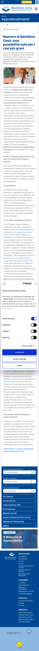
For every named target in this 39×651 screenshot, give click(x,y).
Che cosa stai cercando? (12, 469)
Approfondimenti (15, 19)
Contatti (21, 561)
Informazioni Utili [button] (12, 505)
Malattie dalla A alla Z (25, 615)
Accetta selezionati (19, 359)
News (4, 16)
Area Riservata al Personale (24, 574)
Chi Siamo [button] (8, 496)
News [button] (6, 525)
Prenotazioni (22, 559)
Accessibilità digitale (25, 594)
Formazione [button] (9, 509)
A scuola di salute (24, 622)
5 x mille (21, 605)
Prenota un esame (11, 481)
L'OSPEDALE (9, 532)
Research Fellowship (13, 521)
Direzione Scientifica (25, 601)
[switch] (34, 325)
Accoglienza (22, 556)
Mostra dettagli (27, 346)
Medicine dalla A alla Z (26, 619)
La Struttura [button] (9, 500)
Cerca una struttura (10, 488)
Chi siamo (21, 583)
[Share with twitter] (7, 24)
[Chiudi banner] (36, 283)
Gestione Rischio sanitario (24, 570)
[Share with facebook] (4, 24)
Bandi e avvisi (9, 513)
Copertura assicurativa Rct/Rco (26, 566)
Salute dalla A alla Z (25, 617)
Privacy (20, 563)
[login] (37, 2)
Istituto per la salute (25, 612)
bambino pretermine (12, 382)
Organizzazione (23, 585)
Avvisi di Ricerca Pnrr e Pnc (17, 517)
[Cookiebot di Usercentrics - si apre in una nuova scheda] (24, 283)
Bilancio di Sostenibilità (22, 588)
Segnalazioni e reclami (26, 591)
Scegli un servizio (10, 478)
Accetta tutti (19, 352)
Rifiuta (19, 365)
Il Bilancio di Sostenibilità (13, 538)
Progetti (21, 603)
